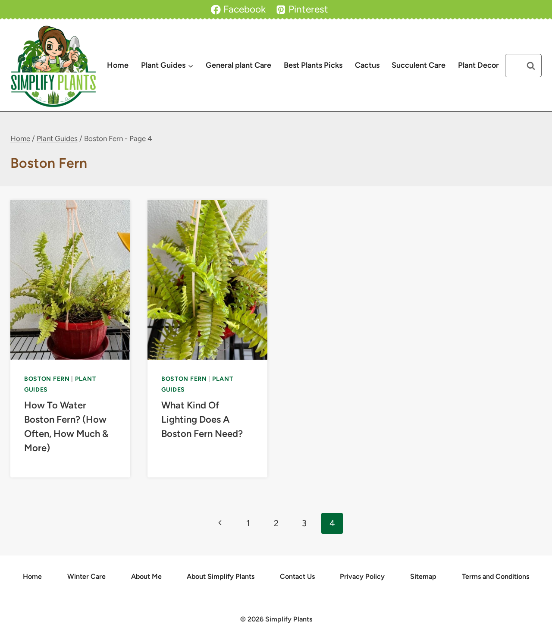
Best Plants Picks (313, 65)
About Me (146, 576)
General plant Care (238, 65)
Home (118, 65)
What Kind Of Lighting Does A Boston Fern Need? (202, 419)
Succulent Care (418, 65)
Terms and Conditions (495, 576)
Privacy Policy (362, 576)
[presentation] (70, 280)
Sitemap (423, 576)
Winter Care (86, 576)
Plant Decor (478, 65)
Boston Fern (47, 379)
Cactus (367, 65)
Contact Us (297, 576)
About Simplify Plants (220, 576)
